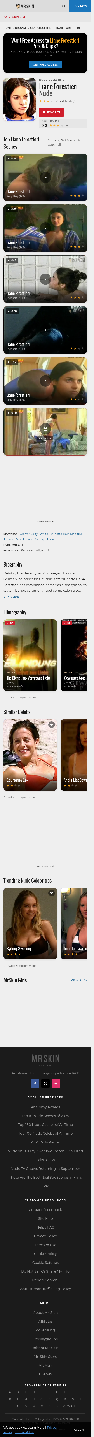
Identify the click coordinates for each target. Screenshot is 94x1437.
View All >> (79, 980)
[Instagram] (56, 1083)
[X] (45, 1083)
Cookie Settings (45, 1262)
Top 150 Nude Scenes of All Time (45, 1125)
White (44, 534)
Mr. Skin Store (45, 1357)
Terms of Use (45, 1245)
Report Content (45, 1280)
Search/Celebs (41, 27)
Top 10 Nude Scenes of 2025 (45, 1116)
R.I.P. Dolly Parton (45, 1142)
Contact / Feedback (45, 1210)
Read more (12, 597)
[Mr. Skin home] (24, 6)
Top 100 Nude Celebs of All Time (45, 1133)
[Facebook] (35, 1083)
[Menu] (7, 6)
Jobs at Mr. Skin (45, 1348)
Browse (21, 27)
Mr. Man (45, 1365)
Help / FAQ (45, 1227)
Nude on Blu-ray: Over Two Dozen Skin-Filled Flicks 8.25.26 (45, 1155)
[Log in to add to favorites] (51, 724)
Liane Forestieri (18, 192)
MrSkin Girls (17, 16)
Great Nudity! (29, 534)
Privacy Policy (45, 1236)
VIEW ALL (69, 1406)
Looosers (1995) (16, 298)
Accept (79, 1429)
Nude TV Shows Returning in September (45, 1169)
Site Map (45, 1218)
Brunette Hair (59, 534)
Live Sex (45, 1374)
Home (7, 27)
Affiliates (45, 1321)
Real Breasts (24, 539)
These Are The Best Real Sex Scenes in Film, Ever (45, 1181)
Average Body (44, 539)
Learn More (36, 1427)
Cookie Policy (45, 1254)
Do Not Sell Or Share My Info (45, 1271)
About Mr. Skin (45, 1313)
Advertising (45, 1330)
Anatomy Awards (45, 1107)
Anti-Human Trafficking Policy (45, 1289)
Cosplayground (45, 1339)
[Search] (63, 6)
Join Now (80, 6)
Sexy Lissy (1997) (16, 196)
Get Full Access (45, 64)
